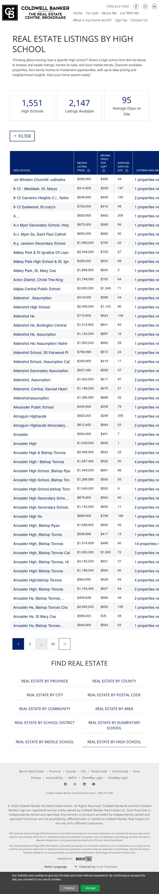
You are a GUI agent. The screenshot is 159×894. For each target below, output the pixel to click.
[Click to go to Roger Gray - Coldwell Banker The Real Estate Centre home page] (35, 12)
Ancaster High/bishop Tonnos (37, 579)
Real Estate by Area (114, 708)
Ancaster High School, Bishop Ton (41, 479)
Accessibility (54, 778)
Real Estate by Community (44, 708)
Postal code (99, 771)
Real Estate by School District (45, 722)
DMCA (72, 778)
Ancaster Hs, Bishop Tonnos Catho (36, 598)
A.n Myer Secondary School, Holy (41, 225)
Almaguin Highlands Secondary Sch (39, 425)
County (71, 771)
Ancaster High (25, 443)
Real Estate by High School (114, 741)
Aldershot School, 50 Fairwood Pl (40, 352)
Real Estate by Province (44, 680)
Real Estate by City (45, 694)
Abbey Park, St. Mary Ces (34, 270)
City (83, 771)
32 (53, 644)
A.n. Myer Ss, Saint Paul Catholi (39, 234)
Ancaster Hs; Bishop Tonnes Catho (36, 625)
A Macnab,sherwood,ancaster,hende (41, 216)
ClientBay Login (92, 778)
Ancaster (20, 434)
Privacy (36, 778)
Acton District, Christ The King (38, 279)
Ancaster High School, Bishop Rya (41, 470)
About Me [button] (109, 13)
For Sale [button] (92, 13)
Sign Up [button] (121, 20)
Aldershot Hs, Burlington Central (39, 325)
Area (136, 771)
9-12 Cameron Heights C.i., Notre (41, 197)
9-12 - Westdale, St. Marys (35, 188)
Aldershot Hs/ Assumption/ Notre (40, 343)
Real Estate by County (114, 680)
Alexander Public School (33, 407)
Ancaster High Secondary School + (40, 498)
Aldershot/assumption (31, 397)
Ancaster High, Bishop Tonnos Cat (41, 552)
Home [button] (78, 13)
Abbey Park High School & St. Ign (41, 261)
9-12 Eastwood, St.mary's (34, 206)
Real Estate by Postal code (114, 694)
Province (55, 771)
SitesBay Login (118, 778)
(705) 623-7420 (118, 6)
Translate (110, 867)
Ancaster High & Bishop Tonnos (39, 452)
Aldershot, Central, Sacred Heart (40, 388)
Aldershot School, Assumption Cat (41, 361)
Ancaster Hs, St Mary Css (34, 616)
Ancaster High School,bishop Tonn (41, 488)
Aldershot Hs (24, 316)
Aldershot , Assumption (32, 297)
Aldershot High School (31, 306)
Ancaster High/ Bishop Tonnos (38, 570)
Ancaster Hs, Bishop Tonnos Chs (40, 607)
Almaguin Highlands (29, 416)
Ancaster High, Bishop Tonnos (38, 543)
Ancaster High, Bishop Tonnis (37, 534)
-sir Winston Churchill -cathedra (39, 179)
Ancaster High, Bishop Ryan (36, 525)
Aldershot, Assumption (32, 379)
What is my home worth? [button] (92, 20)
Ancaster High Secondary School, (41, 507)
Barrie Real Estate (31, 771)
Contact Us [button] (139, 20)
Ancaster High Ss (27, 516)
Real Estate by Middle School (45, 741)
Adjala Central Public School (36, 288)
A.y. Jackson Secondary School (39, 243)
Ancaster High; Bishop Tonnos (38, 589)
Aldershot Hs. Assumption (34, 334)
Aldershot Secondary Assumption (40, 370)
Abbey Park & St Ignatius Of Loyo (41, 252)
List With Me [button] (129, 13)
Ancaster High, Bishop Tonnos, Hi (41, 561)
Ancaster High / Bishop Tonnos (38, 461)
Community (120, 771)
